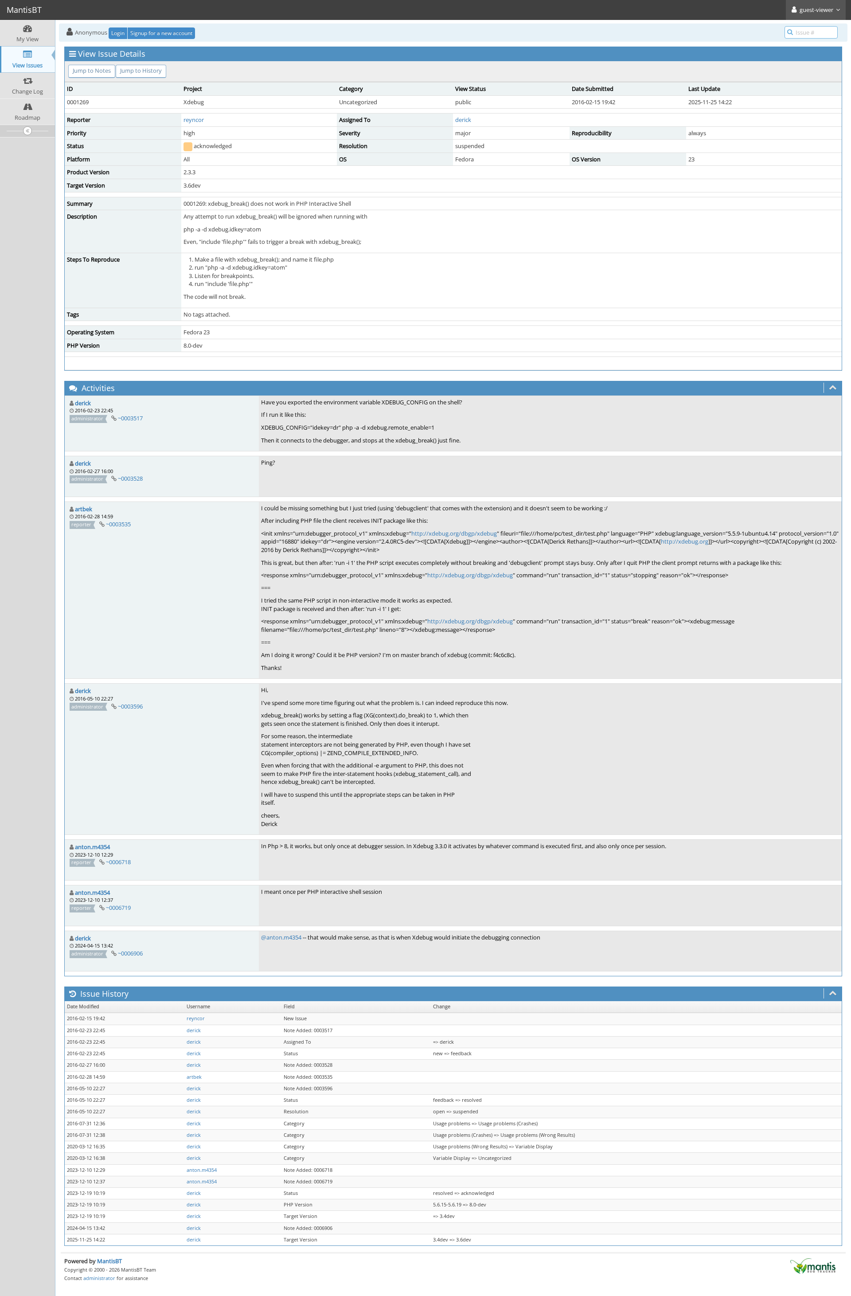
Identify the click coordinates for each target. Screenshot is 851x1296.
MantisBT (109, 1261)
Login (118, 33)
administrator (99, 1278)
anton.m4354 (92, 847)
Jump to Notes (92, 70)
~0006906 (130, 953)
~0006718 (118, 862)
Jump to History (141, 70)
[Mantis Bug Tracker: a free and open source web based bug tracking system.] (812, 1265)
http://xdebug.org (684, 541)
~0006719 (118, 908)
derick (463, 120)
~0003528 (130, 478)
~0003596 (130, 706)
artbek (83, 509)
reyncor (193, 120)
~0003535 (118, 524)
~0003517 (130, 418)
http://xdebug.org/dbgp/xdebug (454, 533)
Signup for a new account (161, 33)
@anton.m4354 (281, 937)
